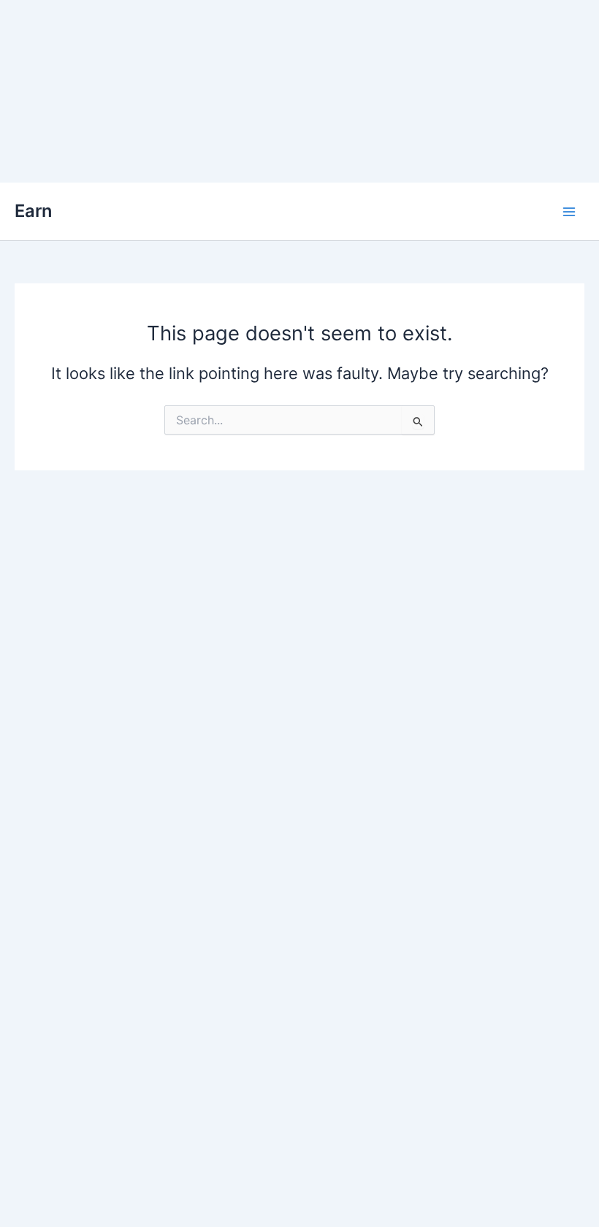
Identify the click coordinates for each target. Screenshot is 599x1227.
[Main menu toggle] (569, 211)
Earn (33, 210)
